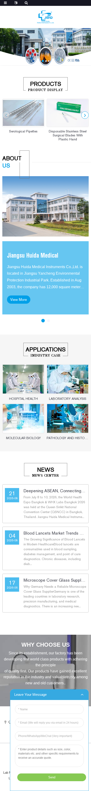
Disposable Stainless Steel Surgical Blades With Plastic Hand (68, 135)
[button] (43, 61)
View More (18, 299)
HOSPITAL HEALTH (23, 399)
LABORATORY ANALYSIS (67, 399)
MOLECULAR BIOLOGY (23, 438)
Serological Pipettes (23, 131)
